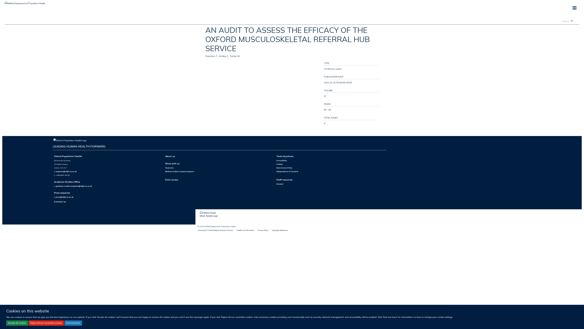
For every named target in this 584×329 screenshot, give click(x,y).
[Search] (571, 21)
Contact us (60, 201)
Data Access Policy (284, 168)
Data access (171, 179)
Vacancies (169, 168)
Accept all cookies (17, 323)
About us (170, 156)
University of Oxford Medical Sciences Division (215, 230)
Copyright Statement (280, 230)
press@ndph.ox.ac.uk (64, 197)
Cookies (279, 164)
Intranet (279, 184)
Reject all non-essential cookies (46, 323)
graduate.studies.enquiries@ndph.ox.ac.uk (74, 186)
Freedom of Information (245, 230)
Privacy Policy (263, 230)
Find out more (73, 323)
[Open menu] (574, 8)
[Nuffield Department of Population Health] (25, 2)
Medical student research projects (179, 171)
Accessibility (281, 160)
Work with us (172, 163)
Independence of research (287, 171)
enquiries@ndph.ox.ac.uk (66, 171)
